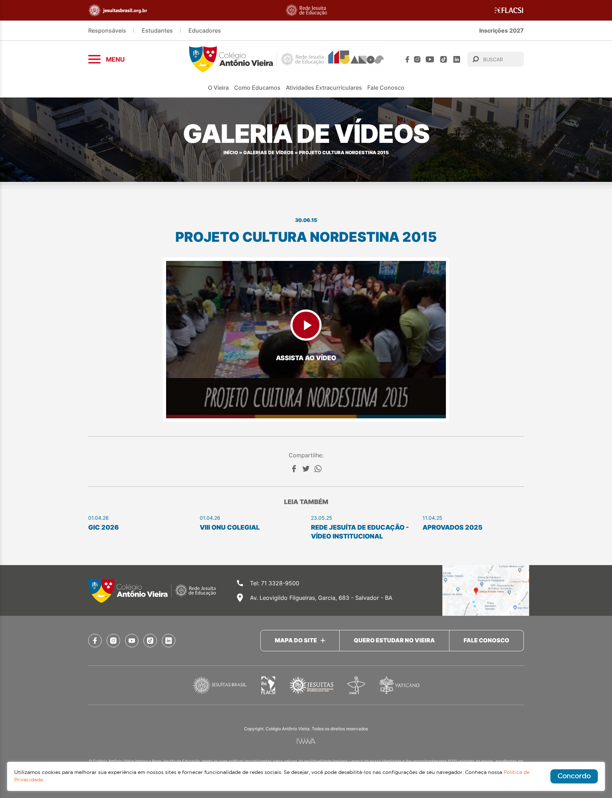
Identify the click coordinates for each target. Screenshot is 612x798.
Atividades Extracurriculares (324, 87)
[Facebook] (407, 59)
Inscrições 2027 (501, 30)
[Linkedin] (456, 59)
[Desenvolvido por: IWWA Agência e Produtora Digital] (306, 741)
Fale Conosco (385, 87)
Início (230, 152)
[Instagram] (417, 59)
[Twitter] (306, 468)
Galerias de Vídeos (268, 152)
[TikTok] (443, 59)
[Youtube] (430, 59)
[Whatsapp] (318, 468)
